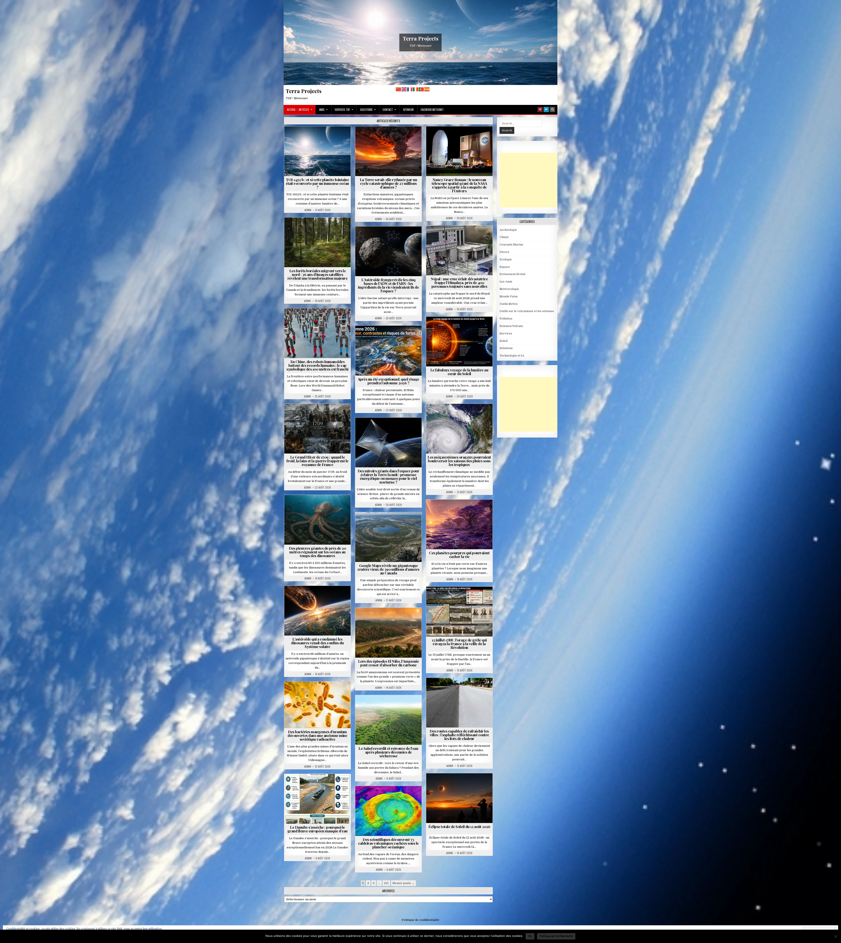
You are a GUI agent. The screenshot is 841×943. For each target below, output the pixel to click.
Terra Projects (420, 38)
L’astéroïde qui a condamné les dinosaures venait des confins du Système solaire (317, 643)
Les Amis (506, 281)
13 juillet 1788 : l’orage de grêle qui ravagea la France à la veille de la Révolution (459, 643)
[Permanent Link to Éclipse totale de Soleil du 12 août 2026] (459, 798)
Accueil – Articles (298, 109)
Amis (322, 109)
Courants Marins (511, 244)
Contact (388, 109)
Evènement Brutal (390, 137)
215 (386, 883)
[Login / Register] (546, 109)
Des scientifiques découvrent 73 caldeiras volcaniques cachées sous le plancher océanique (388, 843)
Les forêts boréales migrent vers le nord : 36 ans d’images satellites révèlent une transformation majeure (318, 274)
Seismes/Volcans (476, 236)
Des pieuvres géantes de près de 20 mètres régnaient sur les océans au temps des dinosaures (317, 552)
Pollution (387, 428)
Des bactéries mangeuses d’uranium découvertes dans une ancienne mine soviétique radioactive (317, 735)
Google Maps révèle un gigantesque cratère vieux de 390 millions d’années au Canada (388, 569)
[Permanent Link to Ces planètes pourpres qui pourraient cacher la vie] (459, 524)
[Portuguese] (421, 89)
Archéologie (312, 505)
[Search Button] (552, 109)
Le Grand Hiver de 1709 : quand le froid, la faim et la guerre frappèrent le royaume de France (317, 461)
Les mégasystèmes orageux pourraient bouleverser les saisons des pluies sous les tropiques (459, 461)
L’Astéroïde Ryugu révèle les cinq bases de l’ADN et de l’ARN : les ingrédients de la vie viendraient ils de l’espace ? (388, 285)
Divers (331, 505)
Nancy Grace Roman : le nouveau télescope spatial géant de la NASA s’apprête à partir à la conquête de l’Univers (459, 185)
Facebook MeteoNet (432, 109)
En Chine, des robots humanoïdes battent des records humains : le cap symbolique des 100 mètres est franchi (317, 365)
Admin (307, 210)
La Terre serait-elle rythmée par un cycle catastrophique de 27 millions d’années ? (388, 183)
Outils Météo (509, 304)
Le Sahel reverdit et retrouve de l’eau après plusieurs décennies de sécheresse (388, 752)
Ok (530, 936)
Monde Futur (509, 296)
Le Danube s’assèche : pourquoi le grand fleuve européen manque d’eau (317, 829)
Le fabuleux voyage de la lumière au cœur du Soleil (459, 371)
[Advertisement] (532, 180)
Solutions (366, 109)
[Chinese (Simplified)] (398, 89)
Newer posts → (403, 883)
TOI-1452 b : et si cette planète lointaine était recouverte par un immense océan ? (317, 183)
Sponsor (408, 109)
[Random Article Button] (540, 109)
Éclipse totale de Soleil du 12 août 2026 (459, 826)
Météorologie (390, 336)
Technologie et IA (319, 319)
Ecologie (397, 706)
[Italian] (416, 89)
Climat (319, 228)
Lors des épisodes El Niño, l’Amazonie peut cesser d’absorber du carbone (388, 663)
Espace (319, 137)
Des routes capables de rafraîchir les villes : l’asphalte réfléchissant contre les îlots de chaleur (459, 735)
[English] (404, 89)
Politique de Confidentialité (556, 936)
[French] (410, 89)
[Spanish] (427, 89)
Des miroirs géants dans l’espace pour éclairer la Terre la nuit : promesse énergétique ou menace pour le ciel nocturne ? (388, 476)
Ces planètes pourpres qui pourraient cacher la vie (459, 554)
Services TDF (342, 109)
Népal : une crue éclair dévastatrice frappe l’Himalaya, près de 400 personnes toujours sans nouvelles (459, 282)
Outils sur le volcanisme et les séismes (527, 311)
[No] (835, 936)
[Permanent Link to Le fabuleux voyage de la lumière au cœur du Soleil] (459, 341)
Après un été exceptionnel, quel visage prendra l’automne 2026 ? (388, 381)
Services (506, 333)
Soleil (461, 327)
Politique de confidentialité (420, 920)
